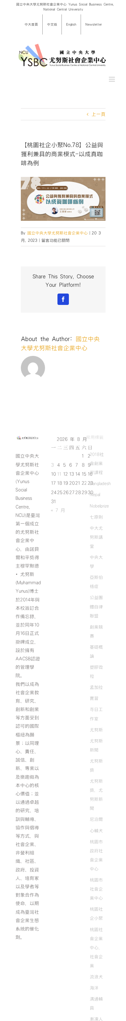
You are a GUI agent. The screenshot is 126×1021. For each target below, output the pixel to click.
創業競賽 (96, 631)
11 (59, 474)
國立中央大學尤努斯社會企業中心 (57, 233)
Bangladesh (100, 484)
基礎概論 (96, 651)
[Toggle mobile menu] (112, 79)
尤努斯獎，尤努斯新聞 (96, 794)
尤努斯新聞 (96, 745)
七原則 (96, 517)
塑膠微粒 (96, 671)
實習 (94, 698)
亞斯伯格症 (96, 581)
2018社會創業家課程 (97, 463)
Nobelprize (99, 506)
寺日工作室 (96, 713)
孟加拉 (96, 687)
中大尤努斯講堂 (96, 537)
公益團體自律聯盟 (96, 606)
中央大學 (96, 561)
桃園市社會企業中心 (96, 889)
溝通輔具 (96, 1003)
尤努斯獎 (96, 765)
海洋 (94, 988)
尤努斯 (96, 730)
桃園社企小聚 (96, 913)
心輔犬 (96, 831)
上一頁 (98, 114)
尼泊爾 (96, 819)
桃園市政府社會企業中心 (96, 855)
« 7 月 (58, 510)
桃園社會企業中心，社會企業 (96, 948)
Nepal (95, 495)
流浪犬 (96, 977)
